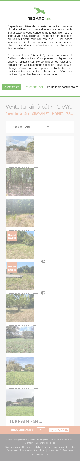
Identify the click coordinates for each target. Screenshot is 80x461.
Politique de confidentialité (62, 87)
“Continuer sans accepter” (39, 64)
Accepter (13, 87)
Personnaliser (34, 87)
